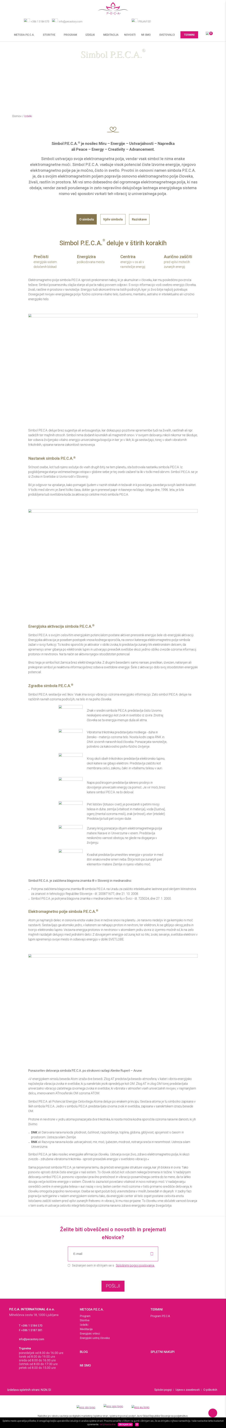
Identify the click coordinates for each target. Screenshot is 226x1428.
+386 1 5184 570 (40, 21)
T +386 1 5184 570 (30, 1325)
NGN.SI (46, 1390)
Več (101, 1424)
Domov (17, 116)
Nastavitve (110, 1424)
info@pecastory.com (70, 21)
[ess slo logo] (86, 1407)
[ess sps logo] (113, 1407)
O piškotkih (210, 1389)
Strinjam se (125, 1424)
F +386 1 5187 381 (30, 1330)
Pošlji (113, 1286)
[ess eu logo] (140, 1408)
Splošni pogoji (163, 1389)
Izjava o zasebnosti (188, 1389)
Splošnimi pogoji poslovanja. (135, 1265)
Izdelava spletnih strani (23, 1390)
